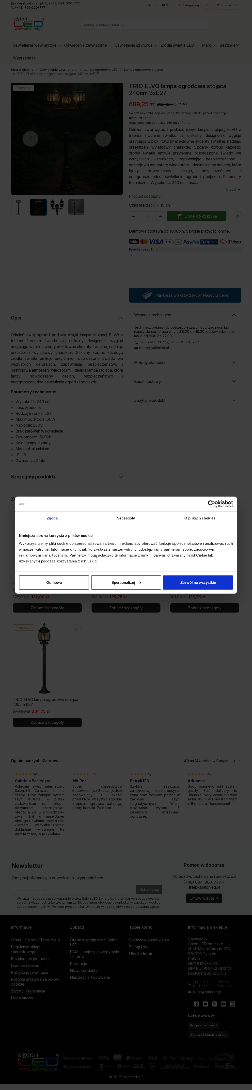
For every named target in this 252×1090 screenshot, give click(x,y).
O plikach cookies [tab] (199, 518)
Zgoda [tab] (52, 518)
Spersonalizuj (123, 582)
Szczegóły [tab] (126, 518)
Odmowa (54, 582)
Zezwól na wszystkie (198, 582)
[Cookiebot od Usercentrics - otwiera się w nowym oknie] (211, 504)
